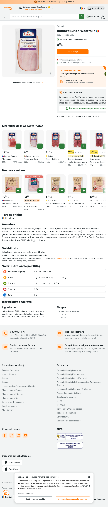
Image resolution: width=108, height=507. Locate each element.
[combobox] (44, 16)
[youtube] (25, 435)
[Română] (82, 8)
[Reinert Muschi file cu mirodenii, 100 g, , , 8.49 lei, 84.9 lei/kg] (34, 140)
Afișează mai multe (98, 103)
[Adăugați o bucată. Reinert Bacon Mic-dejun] (18, 146)
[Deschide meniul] (6, 16)
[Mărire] (51, 74)
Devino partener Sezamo (23, 345)
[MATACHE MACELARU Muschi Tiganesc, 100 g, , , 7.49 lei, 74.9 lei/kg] (77, 184)
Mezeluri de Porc (91, 116)
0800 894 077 (17, 331)
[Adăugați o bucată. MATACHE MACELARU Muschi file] (62, 190)
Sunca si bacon (74, 116)
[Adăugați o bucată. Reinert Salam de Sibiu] (62, 146)
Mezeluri (61, 116)
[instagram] (11, 435)
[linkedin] (18, 435)
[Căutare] (81, 16)
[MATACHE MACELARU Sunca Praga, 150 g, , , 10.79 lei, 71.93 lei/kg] (12, 184)
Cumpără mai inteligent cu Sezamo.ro (84, 345)
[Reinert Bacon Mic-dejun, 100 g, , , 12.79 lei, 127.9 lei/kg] (12, 140)
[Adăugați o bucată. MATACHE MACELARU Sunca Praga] (18, 190)
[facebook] (4, 435)
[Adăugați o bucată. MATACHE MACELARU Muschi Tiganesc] (83, 190)
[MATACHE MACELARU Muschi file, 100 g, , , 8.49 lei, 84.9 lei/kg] (56, 184)
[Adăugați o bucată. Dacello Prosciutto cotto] (40, 190)
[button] (96, 8)
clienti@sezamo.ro (74, 331)
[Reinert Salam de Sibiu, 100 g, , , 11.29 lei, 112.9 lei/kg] (56, 140)
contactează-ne (63, 258)
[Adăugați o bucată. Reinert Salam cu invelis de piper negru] (83, 146)
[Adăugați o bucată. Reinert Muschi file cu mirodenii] (40, 146)
